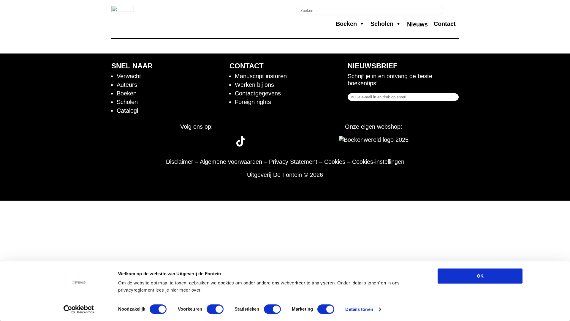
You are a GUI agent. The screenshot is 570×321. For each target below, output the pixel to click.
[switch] (215, 309)
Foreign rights (253, 102)
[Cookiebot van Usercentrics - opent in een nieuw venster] (79, 309)
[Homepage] (122, 10)
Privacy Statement (293, 161)
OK (480, 275)
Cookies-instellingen (378, 161)
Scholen (381, 24)
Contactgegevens (258, 93)
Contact (445, 24)
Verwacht (129, 76)
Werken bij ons (254, 84)
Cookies (334, 161)
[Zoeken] (452, 9)
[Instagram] (175, 144)
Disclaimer (179, 161)
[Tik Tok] (240, 144)
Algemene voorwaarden (231, 161)
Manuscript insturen (261, 76)
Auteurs (127, 84)
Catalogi (127, 110)
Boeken (346, 24)
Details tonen (359, 309)
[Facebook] (153, 144)
